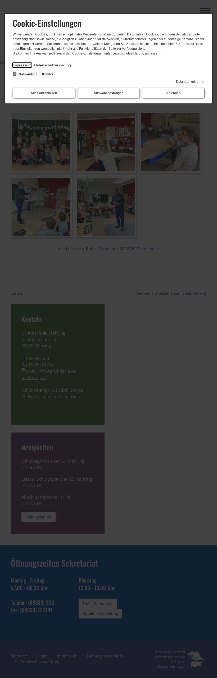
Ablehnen (173, 93)
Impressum (22, 65)
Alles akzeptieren (44, 93)
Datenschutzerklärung (52, 65)
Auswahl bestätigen (108, 93)
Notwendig (26, 74)
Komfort (48, 74)
